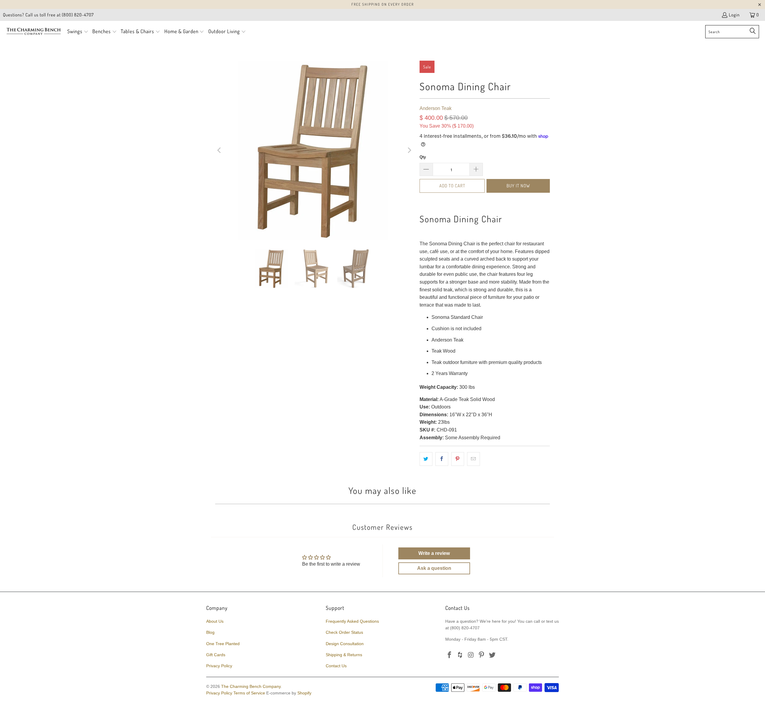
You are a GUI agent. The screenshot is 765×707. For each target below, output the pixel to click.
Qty (423, 157)
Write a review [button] (434, 553)
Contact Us (336, 665)
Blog (210, 632)
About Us (215, 621)
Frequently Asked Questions (352, 621)
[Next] (409, 150)
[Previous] (219, 150)
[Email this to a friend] (473, 459)
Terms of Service (249, 693)
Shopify (304, 693)
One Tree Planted (223, 643)
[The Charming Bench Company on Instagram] (470, 655)
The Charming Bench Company (251, 686)
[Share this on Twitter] (426, 459)
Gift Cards (215, 654)
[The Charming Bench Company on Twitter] (492, 655)
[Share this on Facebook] (441, 459)
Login (734, 15)
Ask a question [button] (434, 568)
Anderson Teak (436, 108)
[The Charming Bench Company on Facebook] (449, 655)
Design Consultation (345, 643)
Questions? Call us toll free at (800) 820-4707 (48, 15)
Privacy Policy (219, 665)
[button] (77, 32)
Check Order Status (344, 632)
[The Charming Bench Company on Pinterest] (481, 655)
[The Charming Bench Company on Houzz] (460, 655)
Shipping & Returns (344, 654)
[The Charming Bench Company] (33, 32)
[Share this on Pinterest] (457, 459)
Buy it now (518, 186)
